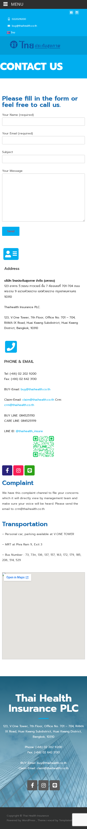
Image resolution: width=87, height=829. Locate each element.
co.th (30, 405)
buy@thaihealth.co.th (35, 389)
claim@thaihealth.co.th (38, 399)
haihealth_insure (31, 431)
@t (18, 431)
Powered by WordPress (21, 820)
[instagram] (77, 13)
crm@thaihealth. (15, 405)
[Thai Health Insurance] (33, 44)
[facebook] (71, 13)
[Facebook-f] (7, 470)
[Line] (29, 470)
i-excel (50, 820)
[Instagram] (18, 470)
